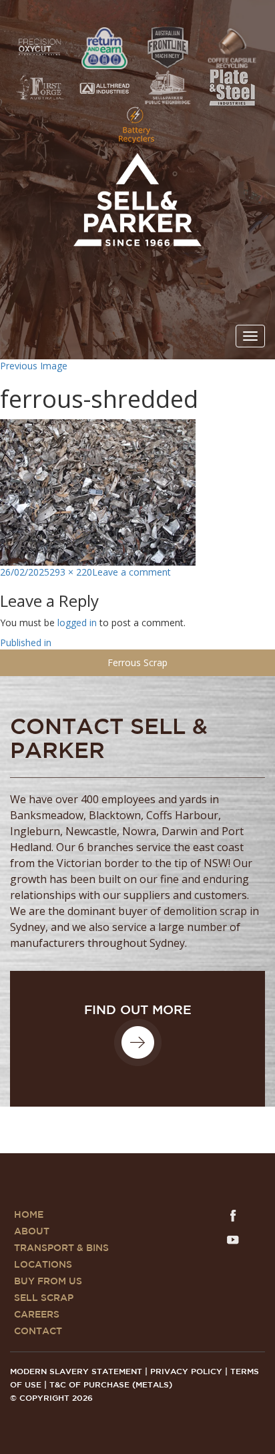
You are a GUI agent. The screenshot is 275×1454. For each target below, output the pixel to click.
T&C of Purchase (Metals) (110, 1385)
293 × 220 (70, 572)
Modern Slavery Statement (76, 1371)
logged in (77, 622)
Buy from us (48, 1282)
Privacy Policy (186, 1371)
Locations (43, 1265)
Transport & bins (61, 1248)
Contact (38, 1332)
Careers (36, 1315)
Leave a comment (131, 572)
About (31, 1232)
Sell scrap (43, 1298)
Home (28, 1215)
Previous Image (33, 365)
